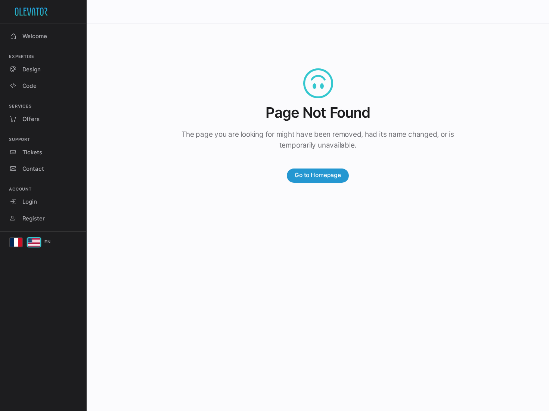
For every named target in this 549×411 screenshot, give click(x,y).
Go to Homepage (318, 175)
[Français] (16, 242)
